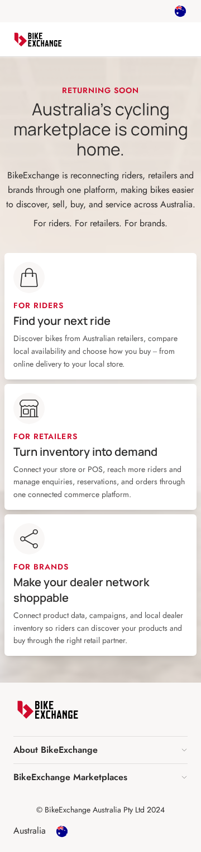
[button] (100, 750)
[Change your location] (180, 11)
